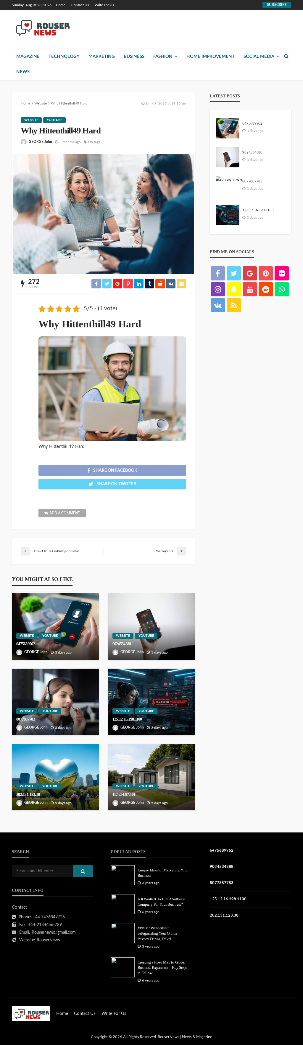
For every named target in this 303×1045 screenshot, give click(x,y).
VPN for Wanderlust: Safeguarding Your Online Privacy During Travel (158, 933)
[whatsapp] (282, 289)
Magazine (28, 56)
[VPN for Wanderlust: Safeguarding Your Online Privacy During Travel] (123, 933)
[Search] (286, 56)
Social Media (259, 56)
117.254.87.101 (124, 794)
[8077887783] (55, 702)
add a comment (64, 513)
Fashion (163, 56)
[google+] (250, 273)
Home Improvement (210, 56)
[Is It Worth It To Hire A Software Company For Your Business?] (123, 904)
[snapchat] (234, 289)
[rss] (234, 305)
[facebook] (218, 273)
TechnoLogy (64, 56)
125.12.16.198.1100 (127, 719)
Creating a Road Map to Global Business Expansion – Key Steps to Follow (162, 967)
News (23, 72)
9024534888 (121, 643)
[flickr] (282, 273)
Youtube (54, 120)
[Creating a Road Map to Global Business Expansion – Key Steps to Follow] (123, 967)
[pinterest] (266, 273)
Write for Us (104, 5)
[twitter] (234, 273)
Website (31, 120)
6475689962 (25, 643)
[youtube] (250, 289)
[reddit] (266, 289)
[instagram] (218, 289)
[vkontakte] (218, 305)
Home (60, 5)
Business (134, 56)
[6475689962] (55, 626)
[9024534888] (151, 626)
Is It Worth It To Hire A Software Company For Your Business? (161, 902)
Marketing (101, 56)
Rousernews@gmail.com (54, 932)
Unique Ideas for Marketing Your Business (163, 873)
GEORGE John (40, 141)
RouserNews (48, 940)
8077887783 (25, 719)
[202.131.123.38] (55, 777)
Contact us (80, 5)
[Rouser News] (42, 27)
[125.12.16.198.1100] (151, 702)
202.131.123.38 (28, 794)
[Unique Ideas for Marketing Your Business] (123, 875)
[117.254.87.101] (151, 777)
